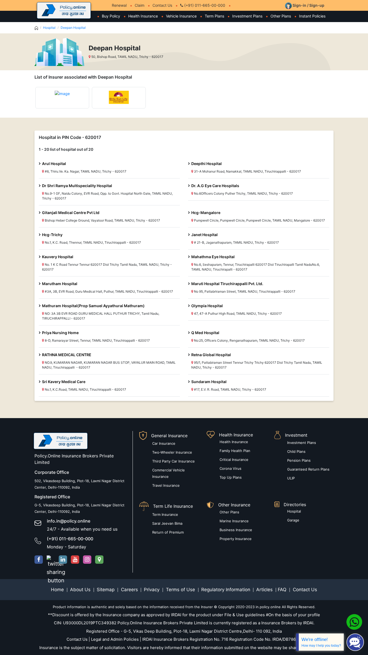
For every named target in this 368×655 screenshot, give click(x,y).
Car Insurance (163, 443)
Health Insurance (143, 16)
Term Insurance (165, 514)
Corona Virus (230, 468)
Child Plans (296, 451)
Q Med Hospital (205, 332)
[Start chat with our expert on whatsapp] (354, 621)
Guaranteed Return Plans (308, 469)
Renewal (119, 5)
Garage (293, 520)
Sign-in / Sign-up (308, 5)
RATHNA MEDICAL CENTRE (66, 354)
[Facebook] (38, 559)
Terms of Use (180, 589)
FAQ (283, 589)
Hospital (49, 28)
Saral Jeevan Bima (167, 523)
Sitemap (106, 589)
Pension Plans (299, 460)
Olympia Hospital (207, 305)
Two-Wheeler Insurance (172, 452)
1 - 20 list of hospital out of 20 (66, 149)
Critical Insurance (234, 459)
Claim (139, 5)
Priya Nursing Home (60, 332)
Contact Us (162, 5)
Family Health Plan (235, 451)
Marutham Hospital (59, 283)
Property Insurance (236, 539)
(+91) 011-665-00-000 (204, 5)
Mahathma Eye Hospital (213, 256)
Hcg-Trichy (52, 234)
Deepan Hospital (73, 28)
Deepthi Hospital (206, 163)
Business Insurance (236, 530)
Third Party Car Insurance (173, 461)
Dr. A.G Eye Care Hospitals (215, 185)
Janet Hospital (204, 234)
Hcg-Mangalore (205, 212)
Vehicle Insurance (181, 16)
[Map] (99, 559)
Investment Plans (247, 16)
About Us (81, 589)
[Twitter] (51, 559)
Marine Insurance (234, 521)
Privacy (152, 589)
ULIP (291, 478)
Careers (129, 589)
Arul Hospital (54, 163)
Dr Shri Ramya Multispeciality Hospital (77, 185)
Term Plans (214, 16)
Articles (265, 589)
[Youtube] (75, 559)
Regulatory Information (225, 589)
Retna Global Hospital (211, 354)
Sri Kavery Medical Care (63, 381)
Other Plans (280, 16)
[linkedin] (63, 559)
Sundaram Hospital (209, 381)
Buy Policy (111, 16)
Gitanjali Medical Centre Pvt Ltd (70, 212)
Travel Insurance (166, 485)
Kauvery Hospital (57, 256)
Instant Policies (312, 16)
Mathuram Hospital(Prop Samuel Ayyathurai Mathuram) (93, 305)
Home (58, 589)
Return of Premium (168, 532)
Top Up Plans (231, 477)
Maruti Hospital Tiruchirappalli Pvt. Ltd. (227, 283)
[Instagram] (87, 559)
